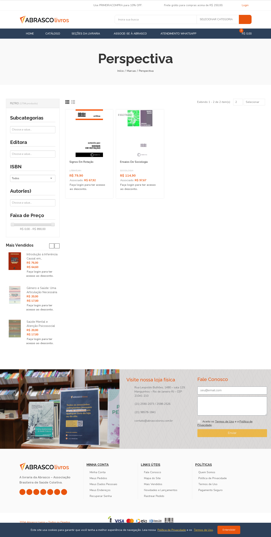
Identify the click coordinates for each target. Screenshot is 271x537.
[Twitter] (36, 492)
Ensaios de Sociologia (134, 162)
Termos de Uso (224, 421)
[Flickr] (57, 492)
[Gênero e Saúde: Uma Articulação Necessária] (15, 295)
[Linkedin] (43, 492)
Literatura (75, 170)
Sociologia (126, 170)
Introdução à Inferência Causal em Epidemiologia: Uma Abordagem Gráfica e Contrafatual (42, 257)
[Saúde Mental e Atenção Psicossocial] (15, 328)
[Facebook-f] (29, 492)
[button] (51, 245)
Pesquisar (245, 19)
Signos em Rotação (81, 162)
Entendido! (229, 529)
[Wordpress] (64, 492)
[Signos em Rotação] (89, 133)
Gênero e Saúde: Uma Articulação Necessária (42, 290)
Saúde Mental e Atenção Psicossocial (41, 323)
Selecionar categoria (216, 19)
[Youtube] (50, 492)
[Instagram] (22, 492)
